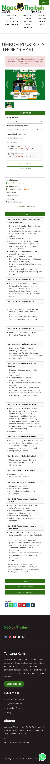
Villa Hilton (11, 183)
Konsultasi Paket (25, 164)
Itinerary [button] (25, 214)
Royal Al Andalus (14, 189)
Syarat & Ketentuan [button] (25, 592)
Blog (9, 712)
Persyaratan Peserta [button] (25, 587)
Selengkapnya (14, 684)
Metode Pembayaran (16, 699)
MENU (44, 2)
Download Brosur (25, 168)
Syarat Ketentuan (14, 703)
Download (38, 73)
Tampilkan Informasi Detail (25, 206)
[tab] (25, 214)
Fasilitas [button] (25, 581)
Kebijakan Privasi (14, 708)
